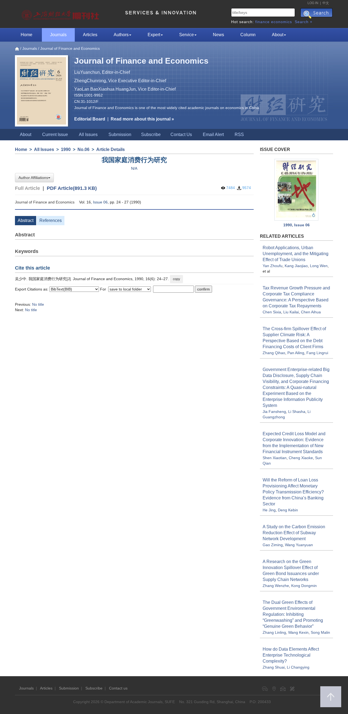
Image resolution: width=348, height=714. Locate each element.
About (277, 34)
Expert (154, 34)
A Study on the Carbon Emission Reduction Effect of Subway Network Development (294, 532)
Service (186, 34)
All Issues (88, 134)
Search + (303, 22)
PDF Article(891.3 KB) (72, 188)
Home (26, 34)
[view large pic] (296, 190)
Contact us (118, 688)
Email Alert (213, 134)
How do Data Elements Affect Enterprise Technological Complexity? (291, 655)
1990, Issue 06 (296, 225)
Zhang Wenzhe (276, 585)
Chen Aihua (311, 312)
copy (176, 279)
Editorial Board (89, 119)
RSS (239, 134)
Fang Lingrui (317, 353)
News (218, 34)
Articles (90, 34)
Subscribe (151, 134)
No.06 (83, 149)
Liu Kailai (291, 312)
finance (262, 22)
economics (281, 22)
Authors (121, 34)
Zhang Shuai (274, 667)
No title (38, 304)
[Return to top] (330, 696)
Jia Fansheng (274, 411)
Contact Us (181, 134)
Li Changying (298, 667)
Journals (58, 34)
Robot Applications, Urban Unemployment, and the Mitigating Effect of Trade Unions (295, 253)
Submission (119, 134)
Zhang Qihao (274, 353)
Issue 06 (100, 202)
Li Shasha (296, 411)
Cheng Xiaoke (301, 458)
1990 (66, 149)
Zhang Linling (274, 632)
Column (248, 34)
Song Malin (320, 632)
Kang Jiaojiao (296, 266)
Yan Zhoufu (272, 266)
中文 (325, 3)
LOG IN (312, 3)
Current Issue (55, 134)
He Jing (269, 510)
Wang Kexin (298, 632)
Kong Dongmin (304, 585)
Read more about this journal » (142, 119)
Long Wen (319, 266)
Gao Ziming (273, 545)
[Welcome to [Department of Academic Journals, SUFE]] (61, 13)
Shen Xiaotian (275, 458)
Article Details (110, 149)
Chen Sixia (272, 312)
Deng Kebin (288, 510)
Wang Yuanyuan (299, 545)
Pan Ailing (295, 353)
